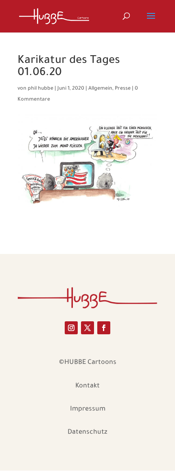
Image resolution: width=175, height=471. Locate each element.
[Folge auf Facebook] (103, 327)
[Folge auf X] (87, 327)
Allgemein (100, 89)
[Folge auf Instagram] (71, 327)
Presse (123, 89)
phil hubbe (40, 89)
